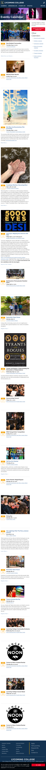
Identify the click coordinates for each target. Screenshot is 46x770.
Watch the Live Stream (6, 56)
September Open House (13, 317)
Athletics (29, 5)
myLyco (18, 751)
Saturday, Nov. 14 (10, 602)
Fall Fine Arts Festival (12, 461)
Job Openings (19, 747)
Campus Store (5, 751)
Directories (4, 753)
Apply (33, 743)
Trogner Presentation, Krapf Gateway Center (15, 131)
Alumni (3, 745)
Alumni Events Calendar (39, 38)
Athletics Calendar (38, 41)
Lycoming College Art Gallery (12, 188)
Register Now (4, 328)
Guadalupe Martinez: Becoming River (17, 185)
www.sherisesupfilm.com (11, 140)
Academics (4, 5)
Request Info (35, 748)
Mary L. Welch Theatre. (11, 535)
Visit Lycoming (35, 745)
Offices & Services (20, 753)
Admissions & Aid (12, 5)
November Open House (13, 569)
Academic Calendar (6, 743)
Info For (43, 5)
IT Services (18, 745)
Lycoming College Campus (12, 320)
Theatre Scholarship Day (13, 599)
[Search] (44, 3)
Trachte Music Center (10, 519)
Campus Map (5, 749)
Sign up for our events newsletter (38, 29)
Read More (3, 142)
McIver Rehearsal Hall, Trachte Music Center (15, 285)
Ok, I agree (38, 765)
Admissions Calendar (38, 43)
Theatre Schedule (38, 53)
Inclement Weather (20, 743)
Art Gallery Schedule (38, 50)
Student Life (22, 5)
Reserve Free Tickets (6, 264)
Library (17, 749)
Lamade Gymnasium (10, 46)
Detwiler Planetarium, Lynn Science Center (15, 238)
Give (32, 750)
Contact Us (34, 752)
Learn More (4, 551)
